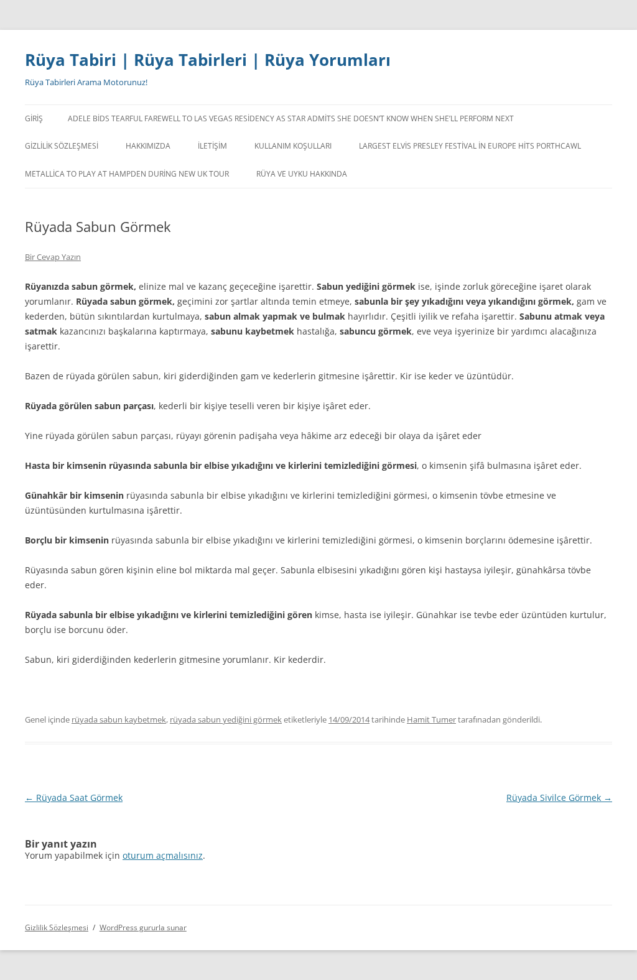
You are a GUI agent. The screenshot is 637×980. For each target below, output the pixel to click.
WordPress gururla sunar (143, 927)
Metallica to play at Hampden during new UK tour (127, 174)
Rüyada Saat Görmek (74, 797)
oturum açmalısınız (163, 855)
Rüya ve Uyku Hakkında (301, 174)
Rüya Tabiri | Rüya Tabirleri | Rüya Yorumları (208, 60)
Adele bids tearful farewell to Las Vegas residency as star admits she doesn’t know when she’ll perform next (291, 118)
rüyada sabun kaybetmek (119, 719)
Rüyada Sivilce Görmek (559, 797)
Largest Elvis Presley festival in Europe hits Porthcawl (470, 146)
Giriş (34, 118)
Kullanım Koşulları (293, 146)
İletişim (212, 146)
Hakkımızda (148, 146)
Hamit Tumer (431, 719)
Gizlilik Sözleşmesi (61, 146)
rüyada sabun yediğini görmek (226, 719)
